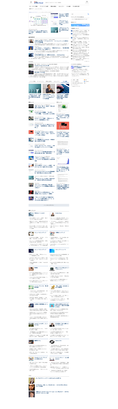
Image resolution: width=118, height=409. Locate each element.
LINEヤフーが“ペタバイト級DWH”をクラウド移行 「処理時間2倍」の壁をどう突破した (38, 32)
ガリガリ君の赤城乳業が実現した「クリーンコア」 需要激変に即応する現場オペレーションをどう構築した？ (39, 274)
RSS (86, 79)
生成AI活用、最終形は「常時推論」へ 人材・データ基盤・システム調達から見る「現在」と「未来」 (39, 299)
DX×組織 (68, 6)
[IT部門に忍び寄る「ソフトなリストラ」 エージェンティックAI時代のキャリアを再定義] (31, 41)
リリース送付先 (75, 81)
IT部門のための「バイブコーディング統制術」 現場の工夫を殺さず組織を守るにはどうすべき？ (39, 313)
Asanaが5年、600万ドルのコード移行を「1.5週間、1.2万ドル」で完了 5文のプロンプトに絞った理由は (45, 133)
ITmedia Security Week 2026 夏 (42, 65)
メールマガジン (75, 84)
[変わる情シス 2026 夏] (31, 72)
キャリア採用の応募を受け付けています (79, 19)
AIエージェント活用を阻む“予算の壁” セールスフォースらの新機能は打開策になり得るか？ (45, 186)
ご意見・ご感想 (75, 79)
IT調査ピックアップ (60, 232)
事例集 (36, 267)
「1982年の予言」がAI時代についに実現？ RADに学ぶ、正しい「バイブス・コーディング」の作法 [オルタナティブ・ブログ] (80, 70)
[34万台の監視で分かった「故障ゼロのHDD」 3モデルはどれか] (31, 55)
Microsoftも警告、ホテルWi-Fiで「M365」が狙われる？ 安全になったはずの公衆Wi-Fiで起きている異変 (39, 227)
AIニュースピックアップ (40, 249)
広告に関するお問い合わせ (77, 83)
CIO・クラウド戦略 (33, 6)
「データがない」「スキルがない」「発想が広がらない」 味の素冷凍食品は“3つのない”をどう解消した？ (59, 222)
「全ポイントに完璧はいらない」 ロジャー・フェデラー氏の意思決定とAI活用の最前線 (45, 159)
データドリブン (40, 81)
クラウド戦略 (32, 81)
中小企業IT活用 (76, 6)
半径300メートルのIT (39, 213)
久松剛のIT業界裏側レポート (41, 304)
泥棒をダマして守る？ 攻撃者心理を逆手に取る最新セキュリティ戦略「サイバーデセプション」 (39, 222)
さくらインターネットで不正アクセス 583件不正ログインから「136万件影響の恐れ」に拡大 (59, 259)
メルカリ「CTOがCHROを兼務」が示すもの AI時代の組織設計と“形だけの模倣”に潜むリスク (39, 318)
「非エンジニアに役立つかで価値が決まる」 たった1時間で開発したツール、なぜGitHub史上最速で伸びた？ (44, 199)
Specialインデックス (76, 86)
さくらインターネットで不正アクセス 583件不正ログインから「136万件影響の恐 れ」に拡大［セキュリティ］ (80, 74)
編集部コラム (37, 340)
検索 (88, 14)
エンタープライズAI (38, 8)
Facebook (87, 81)
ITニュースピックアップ (40, 232)
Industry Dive (58, 340)
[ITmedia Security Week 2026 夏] (31, 66)
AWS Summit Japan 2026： (33, 29)
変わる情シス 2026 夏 (40, 72)
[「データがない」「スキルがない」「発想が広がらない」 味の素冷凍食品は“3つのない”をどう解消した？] (31, 48)
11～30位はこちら (86, 61)
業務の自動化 (53, 6)
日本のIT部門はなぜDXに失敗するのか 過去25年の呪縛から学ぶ (62, 305)
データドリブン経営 (44, 6)
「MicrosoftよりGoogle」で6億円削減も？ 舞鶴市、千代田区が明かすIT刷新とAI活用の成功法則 (59, 363)
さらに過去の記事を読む (49, 205)
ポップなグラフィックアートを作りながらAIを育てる (48, 378)
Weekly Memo (58, 213)
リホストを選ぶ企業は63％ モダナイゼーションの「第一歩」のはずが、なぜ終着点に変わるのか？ (59, 292)
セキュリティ (61, 6)
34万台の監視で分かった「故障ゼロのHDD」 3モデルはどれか (50, 54)
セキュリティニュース (60, 249)
